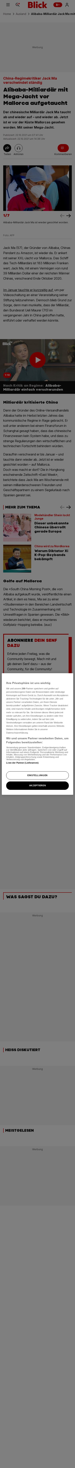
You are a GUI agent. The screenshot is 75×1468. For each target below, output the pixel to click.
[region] (37, 734)
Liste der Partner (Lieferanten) (22, 763)
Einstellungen (37, 775)
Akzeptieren (37, 785)
